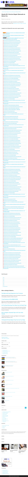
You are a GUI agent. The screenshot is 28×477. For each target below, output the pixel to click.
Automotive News (4, 414)
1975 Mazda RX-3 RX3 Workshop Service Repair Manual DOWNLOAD (13, 127)
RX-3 (20, 11)
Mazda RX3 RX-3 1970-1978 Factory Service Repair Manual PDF (12, 76)
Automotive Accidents (5, 413)
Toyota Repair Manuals (5, 352)
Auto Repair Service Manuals (10, 11)
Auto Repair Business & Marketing (6, 411)
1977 (3, 283)
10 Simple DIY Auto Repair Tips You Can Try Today (13, 319)
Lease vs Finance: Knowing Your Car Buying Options (10, 357)
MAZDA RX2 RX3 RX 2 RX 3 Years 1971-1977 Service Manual (12, 43)
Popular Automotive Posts (5, 420)
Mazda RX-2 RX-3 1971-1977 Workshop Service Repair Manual (12, 85)
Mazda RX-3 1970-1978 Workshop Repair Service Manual (11, 52)
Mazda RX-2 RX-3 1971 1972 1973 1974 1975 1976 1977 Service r (12, 137)
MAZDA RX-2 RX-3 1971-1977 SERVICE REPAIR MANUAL (11, 78)
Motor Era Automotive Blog (5, 425)
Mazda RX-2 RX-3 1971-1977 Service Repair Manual (10, 55)
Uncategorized (4, 421)
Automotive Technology (5, 415)
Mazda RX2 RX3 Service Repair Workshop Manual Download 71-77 (13, 239)
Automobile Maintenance (5, 412)
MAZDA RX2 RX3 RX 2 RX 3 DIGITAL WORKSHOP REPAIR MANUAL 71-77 (13, 238)
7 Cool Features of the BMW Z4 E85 (10, 299)
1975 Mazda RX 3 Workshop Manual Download (10, 128)
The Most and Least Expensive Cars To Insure (12, 293)
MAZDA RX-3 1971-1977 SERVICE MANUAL (9, 62)
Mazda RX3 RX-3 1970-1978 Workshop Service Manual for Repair (12, 59)
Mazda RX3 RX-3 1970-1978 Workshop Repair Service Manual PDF (12, 56)
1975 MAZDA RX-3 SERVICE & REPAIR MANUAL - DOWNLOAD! (12, 109)
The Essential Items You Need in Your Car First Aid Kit (10, 392)
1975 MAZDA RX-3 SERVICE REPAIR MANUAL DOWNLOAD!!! (11, 108)
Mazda (17, 11)
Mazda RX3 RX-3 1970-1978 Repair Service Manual (10, 46)
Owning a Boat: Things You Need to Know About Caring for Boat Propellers (22, 451)
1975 (3, 280)
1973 (3, 277)
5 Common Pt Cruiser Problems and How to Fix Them (10, 361)
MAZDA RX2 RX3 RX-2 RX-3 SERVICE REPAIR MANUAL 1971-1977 (12, 241)
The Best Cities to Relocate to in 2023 (8, 396)
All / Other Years (5, 286)
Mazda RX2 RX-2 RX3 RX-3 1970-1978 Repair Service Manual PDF (12, 84)
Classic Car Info (4, 426)
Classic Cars (3, 417)
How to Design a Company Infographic (8, 384)
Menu (3, 8)
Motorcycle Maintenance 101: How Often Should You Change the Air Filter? (12, 388)
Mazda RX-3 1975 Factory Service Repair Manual (10, 123)
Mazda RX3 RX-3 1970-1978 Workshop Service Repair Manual (12, 40)
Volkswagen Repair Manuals (5, 473)
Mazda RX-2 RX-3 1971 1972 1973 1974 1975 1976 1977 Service (12, 58)
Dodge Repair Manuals (5, 353)
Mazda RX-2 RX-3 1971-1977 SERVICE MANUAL (10, 61)
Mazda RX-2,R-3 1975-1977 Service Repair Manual (10, 112)
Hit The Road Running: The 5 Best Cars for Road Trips (14, 305)
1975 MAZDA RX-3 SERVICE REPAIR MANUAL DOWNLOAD (11, 105)
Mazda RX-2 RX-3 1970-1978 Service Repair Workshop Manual (12, 49)
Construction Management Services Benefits (9, 380)
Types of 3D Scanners (7, 400)
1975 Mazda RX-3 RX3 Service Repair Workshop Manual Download (13, 130)
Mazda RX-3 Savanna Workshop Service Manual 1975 (11, 116)
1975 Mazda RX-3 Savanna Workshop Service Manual (11, 121)
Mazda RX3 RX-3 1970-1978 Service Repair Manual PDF (11, 64)
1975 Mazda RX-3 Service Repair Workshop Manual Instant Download (13, 106)
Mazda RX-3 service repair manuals (19, 23)
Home (3, 11)
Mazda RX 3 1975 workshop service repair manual (10, 152)
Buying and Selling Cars (5, 416)
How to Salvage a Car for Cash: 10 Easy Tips (9, 365)
